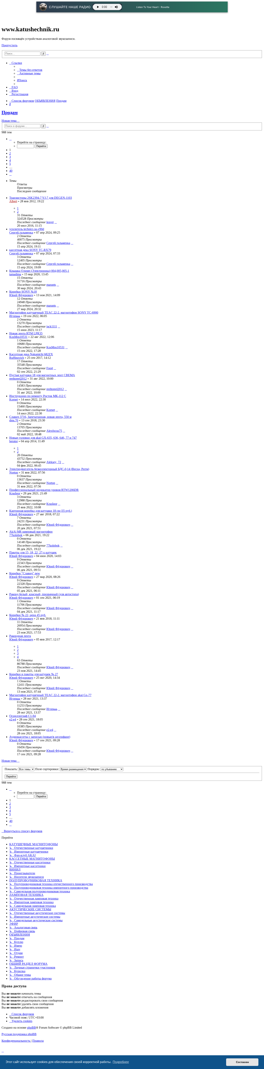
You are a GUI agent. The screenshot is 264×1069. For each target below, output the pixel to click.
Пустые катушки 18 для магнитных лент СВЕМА (42, 375)
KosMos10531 (18, 336)
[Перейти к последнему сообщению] (56, 222)
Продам (10, 112)
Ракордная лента (20, 636)
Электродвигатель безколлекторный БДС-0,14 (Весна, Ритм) (49, 469)
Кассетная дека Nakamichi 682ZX (31, 354)
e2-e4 (12, 719)
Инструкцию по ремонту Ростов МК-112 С (37, 396)
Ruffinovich (16, 357)
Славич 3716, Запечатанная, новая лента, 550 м (40, 416)
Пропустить (9, 45)
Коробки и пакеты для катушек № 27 (33, 674)
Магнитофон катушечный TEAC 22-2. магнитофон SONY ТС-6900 (53, 312)
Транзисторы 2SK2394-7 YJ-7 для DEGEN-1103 (40, 197)
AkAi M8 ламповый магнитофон (31, 531)
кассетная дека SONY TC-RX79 (30, 250)
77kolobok (15, 535)
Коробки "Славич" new (24, 573)
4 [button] (10, 160)
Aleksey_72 (53, 462)
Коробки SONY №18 (23, 291)
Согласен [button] (242, 1062)
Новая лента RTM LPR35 (26, 333)
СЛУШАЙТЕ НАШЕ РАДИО (70, 7)
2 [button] (10, 153)
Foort (49, 368)
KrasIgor (14, 493)
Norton (13, 472)
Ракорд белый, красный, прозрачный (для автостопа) (44, 594)
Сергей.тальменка (21, 232)
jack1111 (51, 326)
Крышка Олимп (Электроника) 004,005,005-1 (39, 270)
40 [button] (10, 170)
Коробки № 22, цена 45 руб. (27, 615)
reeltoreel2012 (18, 378)
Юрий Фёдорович (21, 295)
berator (13, 441)
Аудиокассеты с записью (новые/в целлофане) (39, 736)
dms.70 (13, 420)
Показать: (11, 769)
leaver (50, 222)
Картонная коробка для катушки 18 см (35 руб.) (40, 510)
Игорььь (14, 316)
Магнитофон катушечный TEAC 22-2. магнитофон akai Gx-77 (50, 695)
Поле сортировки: (47, 769)
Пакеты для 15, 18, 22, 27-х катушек (33, 552)
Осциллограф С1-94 (22, 716)
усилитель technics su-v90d (26, 229)
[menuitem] (29, 69)
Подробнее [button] (121, 1062)
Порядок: (94, 769)
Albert (13, 201)
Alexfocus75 (54, 430)
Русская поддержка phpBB (19, 1034)
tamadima (15, 274)
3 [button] (10, 156)
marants (51, 284)
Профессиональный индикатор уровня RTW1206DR (44, 490)
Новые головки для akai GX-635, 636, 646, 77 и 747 (43, 437)
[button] (10, 138)
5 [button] (10, 163)
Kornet (13, 399)
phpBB (31, 1027)
